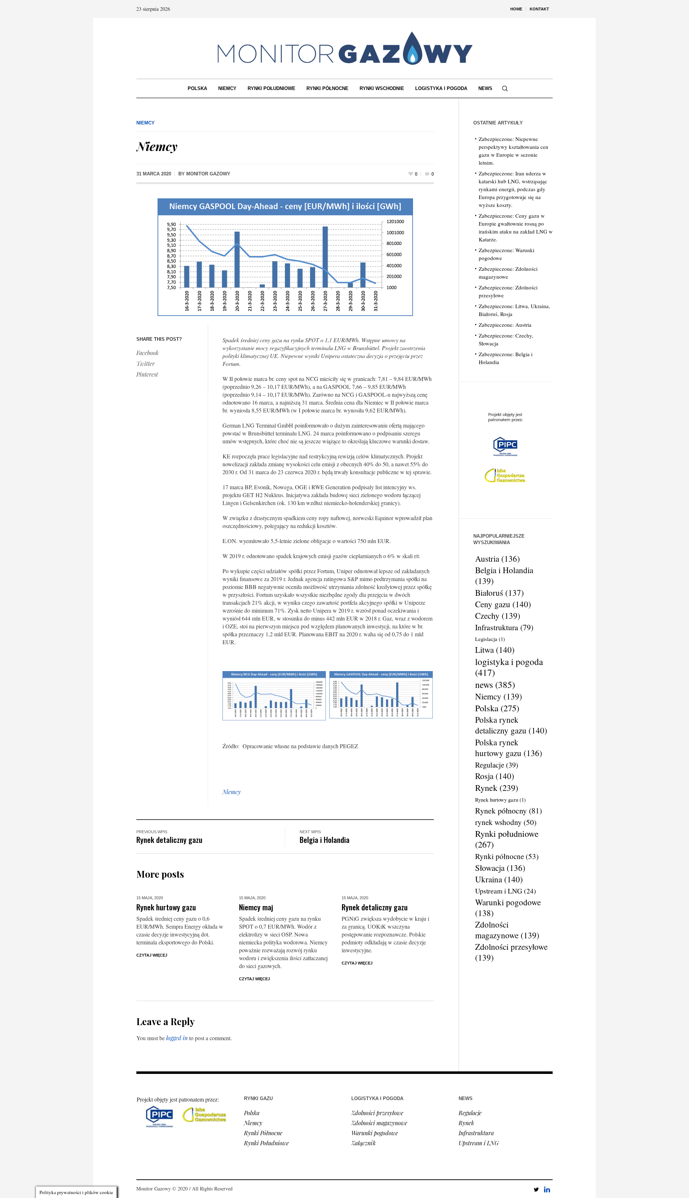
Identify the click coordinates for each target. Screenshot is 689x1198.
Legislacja (490, 639)
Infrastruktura (504, 627)
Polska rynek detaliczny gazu (511, 725)
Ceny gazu (503, 604)
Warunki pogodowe (508, 907)
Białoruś (499, 592)
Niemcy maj (256, 906)
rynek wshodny (505, 822)
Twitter (145, 363)
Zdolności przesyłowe (511, 952)
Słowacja (500, 867)
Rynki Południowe (266, 1143)
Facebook (147, 353)
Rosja (494, 776)
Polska (497, 708)
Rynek (496, 787)
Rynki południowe (507, 839)
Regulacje (496, 765)
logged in (177, 1038)
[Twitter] (536, 1189)
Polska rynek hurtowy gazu (508, 747)
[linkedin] (547, 1189)
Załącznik (363, 1143)
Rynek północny (508, 810)
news (495, 684)
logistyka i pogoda (509, 667)
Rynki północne (507, 856)
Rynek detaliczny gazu (169, 839)
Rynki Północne (263, 1133)
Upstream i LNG (505, 891)
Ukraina (499, 879)
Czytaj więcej (151, 955)
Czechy (497, 615)
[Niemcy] (285, 256)
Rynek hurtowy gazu (166, 906)
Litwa (495, 650)
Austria (497, 558)
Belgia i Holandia (325, 839)
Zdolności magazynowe (507, 930)
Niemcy (145, 123)
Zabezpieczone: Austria (505, 324)
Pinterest (147, 374)
